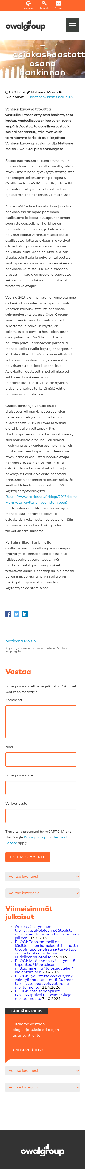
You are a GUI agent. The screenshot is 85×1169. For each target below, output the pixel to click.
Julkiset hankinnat (40, 97)
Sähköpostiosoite (19, 775)
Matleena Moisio (20, 641)
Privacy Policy (35, 837)
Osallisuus (64, 97)
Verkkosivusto (16, 803)
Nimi (9, 747)
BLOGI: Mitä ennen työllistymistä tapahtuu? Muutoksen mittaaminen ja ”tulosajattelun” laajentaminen (45, 966)
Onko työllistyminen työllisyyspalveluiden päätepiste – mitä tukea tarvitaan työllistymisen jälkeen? (47, 932)
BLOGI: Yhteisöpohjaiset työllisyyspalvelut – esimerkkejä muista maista (43, 995)
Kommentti (15, 700)
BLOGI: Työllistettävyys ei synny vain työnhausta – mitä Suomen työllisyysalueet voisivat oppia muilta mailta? (44, 981)
